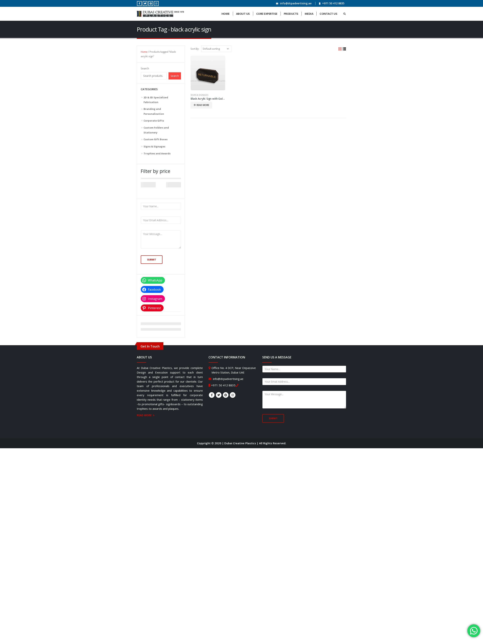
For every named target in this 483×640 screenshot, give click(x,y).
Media (309, 13)
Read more (203, 105)
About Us (243, 13)
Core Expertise (266, 13)
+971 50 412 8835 (333, 3)
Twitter (219, 395)
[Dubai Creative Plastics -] (160, 14)
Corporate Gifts (154, 120)
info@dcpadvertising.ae (295, 3)
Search (145, 68)
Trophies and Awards (157, 153)
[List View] (344, 49)
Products (291, 13)
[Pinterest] (150, 3)
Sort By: (195, 48)
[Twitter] (145, 3)
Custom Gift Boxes (156, 139)
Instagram (232, 395)
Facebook (212, 395)
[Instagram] (156, 3)
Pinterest (225, 395)
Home (226, 13)
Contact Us (328, 13)
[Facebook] (139, 3)
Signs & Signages (199, 95)
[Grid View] (340, 49)
